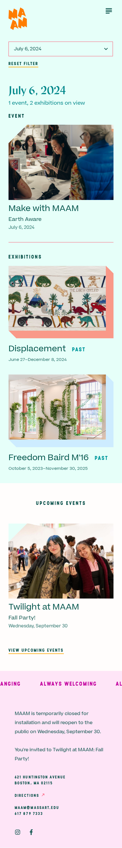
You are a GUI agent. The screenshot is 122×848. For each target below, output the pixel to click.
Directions (27, 795)
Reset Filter (23, 63)
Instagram (17, 832)
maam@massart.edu (37, 807)
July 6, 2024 (27, 49)
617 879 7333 (29, 813)
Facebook (31, 832)
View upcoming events (36, 650)
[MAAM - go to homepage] (18, 18)
